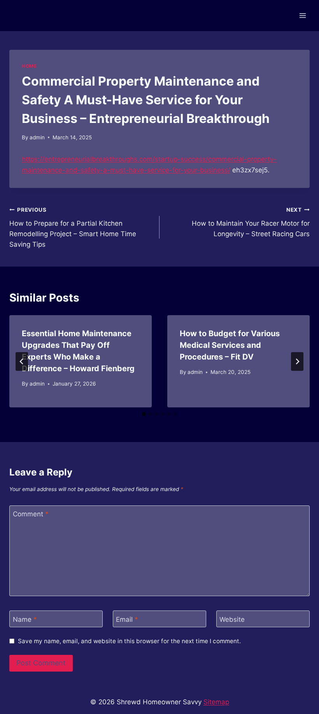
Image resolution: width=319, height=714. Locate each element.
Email (127, 619)
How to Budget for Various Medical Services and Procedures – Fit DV (230, 345)
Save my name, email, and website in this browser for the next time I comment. (129, 641)
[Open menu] (302, 15)
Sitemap (216, 702)
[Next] (297, 361)
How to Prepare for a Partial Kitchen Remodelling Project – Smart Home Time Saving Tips (72, 227)
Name (25, 619)
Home (29, 66)
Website (232, 619)
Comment (31, 514)
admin (37, 137)
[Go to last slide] (22, 361)
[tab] (144, 414)
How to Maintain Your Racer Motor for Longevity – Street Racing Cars (251, 222)
